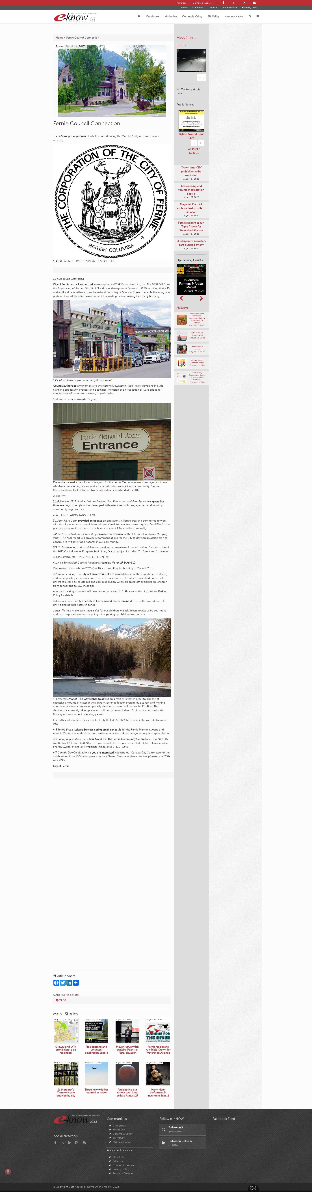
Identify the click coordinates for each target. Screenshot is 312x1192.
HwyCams (187, 37)
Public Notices (229, 7)
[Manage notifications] (8, 1171)
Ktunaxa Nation (234, 16)
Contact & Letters (123, 1165)
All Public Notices (194, 158)
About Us (118, 1157)
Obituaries (198, 7)
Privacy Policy (121, 1169)
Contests (212, 7)
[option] (191, 55)
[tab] (112, 1000)
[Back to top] (301, 1181)
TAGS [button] (62, 1000)
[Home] (139, 16)
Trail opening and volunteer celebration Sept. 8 (191, 196)
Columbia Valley (192, 16)
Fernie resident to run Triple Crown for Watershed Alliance (191, 233)
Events (184, 7)
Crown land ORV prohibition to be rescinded (191, 178)
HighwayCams (249, 7)
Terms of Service (123, 1173)
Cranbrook (152, 16)
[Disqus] (112, 827)
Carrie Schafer (70, 994)
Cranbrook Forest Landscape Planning (191, 141)
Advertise (118, 1161)
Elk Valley (213, 16)
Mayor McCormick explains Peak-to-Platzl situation (191, 215)
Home (59, 37)
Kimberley (171, 16)
